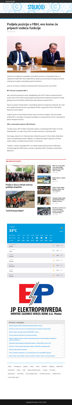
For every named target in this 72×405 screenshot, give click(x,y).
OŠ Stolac (52, 370)
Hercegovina (17, 366)
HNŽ (24, 370)
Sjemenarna (11, 373)
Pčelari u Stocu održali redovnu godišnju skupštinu (19, 186)
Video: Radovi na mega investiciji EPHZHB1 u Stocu (24, 332)
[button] (12, 238)
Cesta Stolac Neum (13, 377)
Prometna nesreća (45, 373)
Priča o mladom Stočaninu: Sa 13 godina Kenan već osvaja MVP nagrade (30, 352)
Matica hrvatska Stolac (34, 370)
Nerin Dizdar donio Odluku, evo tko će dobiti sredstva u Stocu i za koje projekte (32, 356)
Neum (38, 366)
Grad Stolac (11, 370)
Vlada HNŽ (59, 366)
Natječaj (51, 366)
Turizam (45, 370)
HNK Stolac (20, 373)
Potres (32, 366)
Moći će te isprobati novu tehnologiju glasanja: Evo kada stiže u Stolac (58, 168)
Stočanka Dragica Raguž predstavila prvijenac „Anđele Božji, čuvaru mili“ (30, 343)
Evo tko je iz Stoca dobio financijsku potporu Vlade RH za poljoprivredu (29, 346)
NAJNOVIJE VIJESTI (13, 161)
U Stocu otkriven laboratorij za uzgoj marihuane (23, 335)
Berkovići (44, 366)
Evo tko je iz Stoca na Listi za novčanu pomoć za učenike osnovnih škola (59, 210)
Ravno (18, 370)
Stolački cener (56, 373)
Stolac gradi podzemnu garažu (18, 349)
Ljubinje (25, 366)
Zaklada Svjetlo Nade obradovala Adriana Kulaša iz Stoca (58, 199)
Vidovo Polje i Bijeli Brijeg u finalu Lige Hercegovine (58, 189)
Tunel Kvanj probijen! (15, 211)
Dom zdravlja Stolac (31, 373)
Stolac (10, 366)
